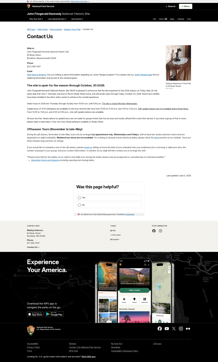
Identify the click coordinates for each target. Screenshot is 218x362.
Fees (189, 19)
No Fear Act (116, 343)
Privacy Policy (33, 347)
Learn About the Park (56, 19)
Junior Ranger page (143, 74)
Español (115, 239)
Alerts (162, 19)
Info (154, 19)
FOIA (29, 351)
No (83, 205)
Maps (172, 19)
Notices (72, 343)
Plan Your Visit (35, 19)
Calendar (180, 19)
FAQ (114, 230)
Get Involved (76, 19)
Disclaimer (115, 347)
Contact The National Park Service (85, 347)
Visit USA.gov (88, 356)
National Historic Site (58, 13)
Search (171, 6)
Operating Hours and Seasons (45, 160)
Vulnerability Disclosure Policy (124, 351)
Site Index (116, 235)
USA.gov (157, 343)
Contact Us (32, 247)
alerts (157, 137)
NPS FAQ (73, 351)
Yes (83, 197)
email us (88, 147)
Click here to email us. (37, 74)
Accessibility (32, 343)
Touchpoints (130, 214)
